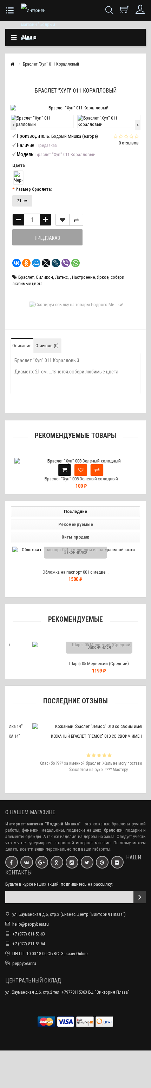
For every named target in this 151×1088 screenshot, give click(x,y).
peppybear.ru (24, 963)
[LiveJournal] (54, 263)
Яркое (103, 277)
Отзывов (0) (47, 345)
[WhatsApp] (73, 263)
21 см (22, 200)
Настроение (83, 277)
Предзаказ (47, 238)
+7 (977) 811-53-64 (28, 943)
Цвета (18, 165)
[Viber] (63, 263)
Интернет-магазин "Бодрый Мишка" (42, 823)
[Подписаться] (139, 897)
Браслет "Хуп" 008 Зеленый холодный (75, 478)
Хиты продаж (75, 537)
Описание (21, 345)
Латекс (61, 277)
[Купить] (59, 470)
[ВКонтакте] (14, 263)
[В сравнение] (76, 220)
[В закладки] (62, 220)
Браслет (26, 277)
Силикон (44, 277)
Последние (75, 511)
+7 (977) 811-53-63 (28, 934)
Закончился (75, 552)
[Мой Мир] (34, 263)
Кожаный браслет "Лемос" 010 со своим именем (82, 736)
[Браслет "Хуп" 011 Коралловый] (42, 121)
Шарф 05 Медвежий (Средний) (82, 663)
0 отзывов (129, 143)
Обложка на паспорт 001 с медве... (75, 572)
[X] (44, 263)
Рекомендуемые (75, 524)
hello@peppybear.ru (30, 924)
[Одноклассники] (24, 263)
